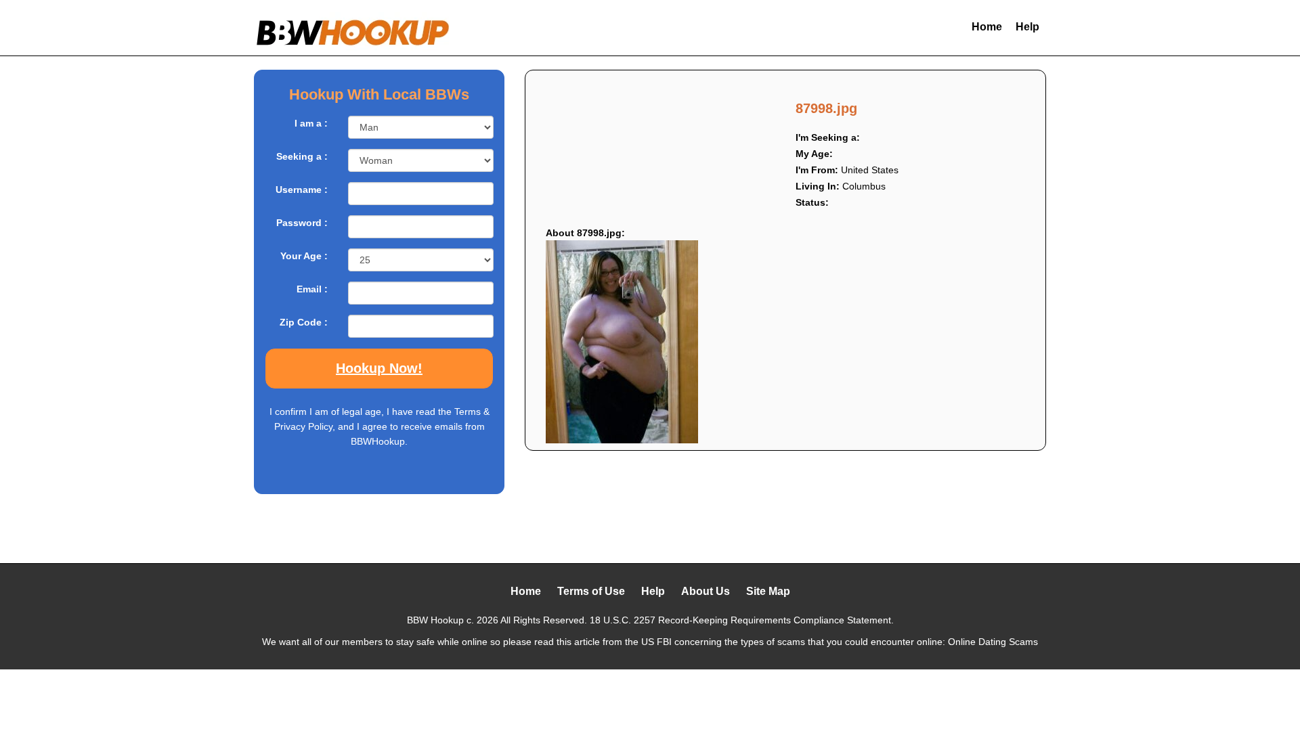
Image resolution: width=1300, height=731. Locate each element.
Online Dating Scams (993, 641)
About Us (705, 591)
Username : (302, 189)
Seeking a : (302, 156)
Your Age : (304, 255)
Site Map (768, 591)
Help (1027, 26)
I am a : (311, 123)
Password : (302, 222)
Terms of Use (591, 591)
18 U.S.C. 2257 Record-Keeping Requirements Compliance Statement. (742, 620)
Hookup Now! (379, 368)
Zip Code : (304, 322)
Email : (312, 289)
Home (987, 26)
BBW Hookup (435, 620)
